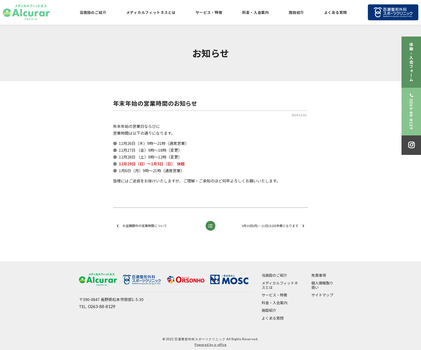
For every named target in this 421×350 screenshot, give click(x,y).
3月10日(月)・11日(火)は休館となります (270, 225)
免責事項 (318, 275)
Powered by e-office (211, 345)
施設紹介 (296, 12)
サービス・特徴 (208, 12)
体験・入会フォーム (411, 62)
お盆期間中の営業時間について (145, 225)
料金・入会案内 (255, 12)
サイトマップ (322, 295)
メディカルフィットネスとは (151, 12)
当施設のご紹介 (92, 12)
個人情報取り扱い (322, 285)
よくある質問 (335, 12)
